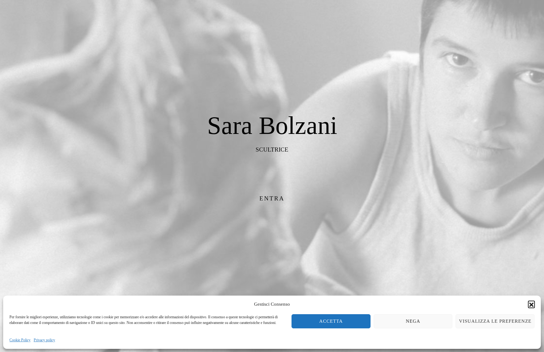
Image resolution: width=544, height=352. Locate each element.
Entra (272, 198)
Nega (413, 321)
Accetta (331, 321)
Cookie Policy (20, 340)
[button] (531, 304)
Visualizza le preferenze (495, 321)
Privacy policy (44, 340)
